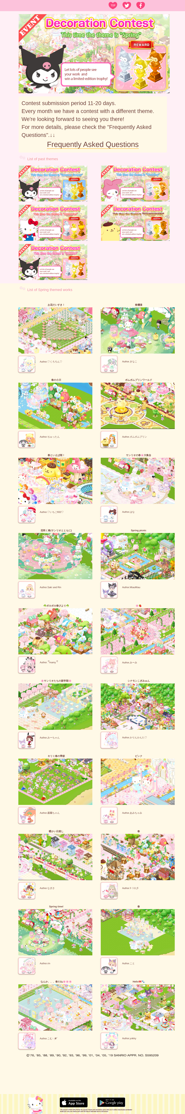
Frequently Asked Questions (93, 144)
